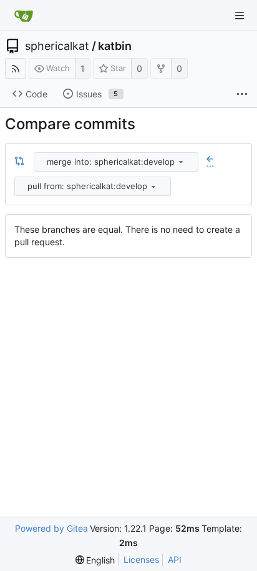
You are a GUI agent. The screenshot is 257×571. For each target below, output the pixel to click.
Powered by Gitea (51, 528)
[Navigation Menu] (239, 15)
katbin (115, 46)
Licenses (141, 559)
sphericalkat (57, 46)
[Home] (23, 15)
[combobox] (117, 162)
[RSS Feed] (15, 68)
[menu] (181, 161)
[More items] (242, 94)
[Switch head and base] (19, 161)
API (175, 559)
